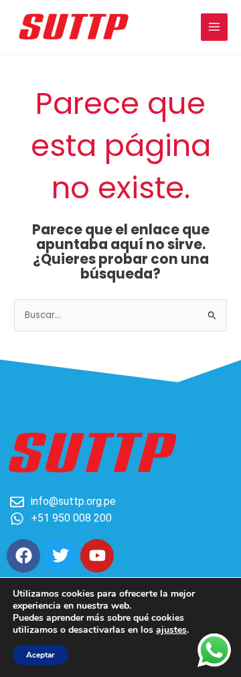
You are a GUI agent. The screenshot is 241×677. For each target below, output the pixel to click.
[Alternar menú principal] (214, 27)
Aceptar (40, 655)
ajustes (171, 630)
